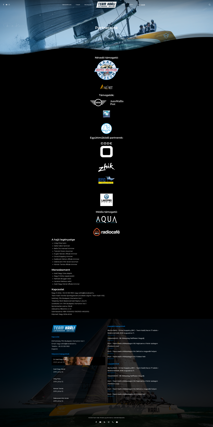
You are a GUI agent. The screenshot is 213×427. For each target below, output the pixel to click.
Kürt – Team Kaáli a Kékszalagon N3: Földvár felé (126, 357)
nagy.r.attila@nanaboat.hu (66, 344)
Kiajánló (55, 349)
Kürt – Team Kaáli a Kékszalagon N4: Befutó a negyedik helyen (132, 351)
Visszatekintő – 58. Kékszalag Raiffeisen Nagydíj (126, 338)
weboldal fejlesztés (118, 417)
